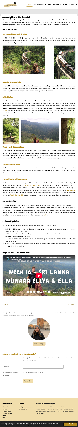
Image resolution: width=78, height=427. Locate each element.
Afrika (4, 415)
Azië (4, 417)
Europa (5, 409)
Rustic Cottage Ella (16, 195)
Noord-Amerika (7, 411)
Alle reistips (6, 407)
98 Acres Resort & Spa (32, 185)
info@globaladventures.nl (26, 407)
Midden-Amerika (7, 413)
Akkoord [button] (70, 424)
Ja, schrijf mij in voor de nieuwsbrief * (10, 374)
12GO (45, 215)
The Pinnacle (70, 190)
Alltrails (5, 110)
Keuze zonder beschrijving (34, 372)
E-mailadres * (7, 366)
